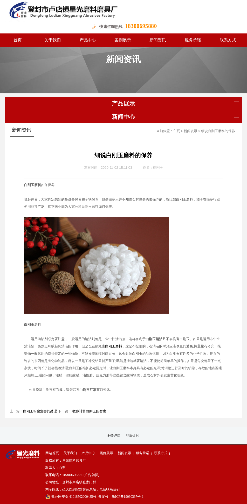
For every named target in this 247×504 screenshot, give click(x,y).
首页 (18, 40)
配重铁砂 (132, 436)
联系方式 (228, 40)
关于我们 (52, 40)
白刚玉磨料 (113, 346)
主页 (176, 131)
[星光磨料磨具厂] (123, 11)
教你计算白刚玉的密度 (88, 411)
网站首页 (52, 453)
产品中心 (88, 40)
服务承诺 (193, 40)
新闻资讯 (158, 40)
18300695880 (141, 26)
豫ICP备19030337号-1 (128, 496)
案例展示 (123, 40)
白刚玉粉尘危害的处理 (40, 411)
